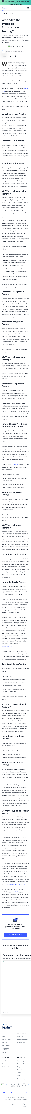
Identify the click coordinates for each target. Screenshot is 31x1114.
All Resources (21, 1076)
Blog (18, 1067)
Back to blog (8, 13)
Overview (20, 1036)
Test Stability (6, 1045)
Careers (4, 1064)
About (4, 1061)
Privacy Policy (21, 1097)
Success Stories (22, 1064)
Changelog (21, 1042)
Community (21, 1079)
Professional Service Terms (20, 1099)
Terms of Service (10, 1097)
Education (20, 1070)
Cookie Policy (7, 1099)
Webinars (20, 1073)
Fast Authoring (6, 1039)
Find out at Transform (15, 4)
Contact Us (5, 1067)
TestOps (4, 1042)
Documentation (22, 1039)
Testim (4, 1036)
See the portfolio (15, 934)
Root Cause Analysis (5, 1049)
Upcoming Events (23, 1061)
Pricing (4, 1053)
